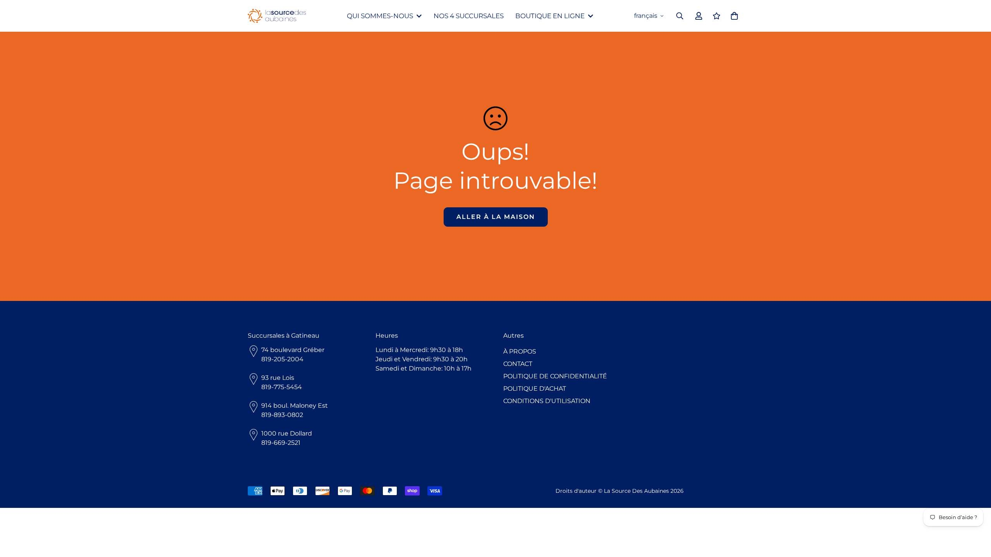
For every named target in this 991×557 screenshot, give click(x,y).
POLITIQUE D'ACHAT (534, 388)
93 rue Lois (277, 377)
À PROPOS (519, 351)
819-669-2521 (280, 442)
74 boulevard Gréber (292, 350)
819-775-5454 (281, 387)
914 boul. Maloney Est (294, 405)
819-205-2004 (282, 359)
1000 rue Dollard (286, 433)
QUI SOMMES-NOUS (380, 16)
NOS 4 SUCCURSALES (469, 16)
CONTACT (517, 363)
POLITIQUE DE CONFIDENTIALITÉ (555, 376)
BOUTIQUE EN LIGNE (550, 16)
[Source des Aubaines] (277, 16)
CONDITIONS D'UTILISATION (546, 401)
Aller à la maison (495, 216)
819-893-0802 (282, 415)
